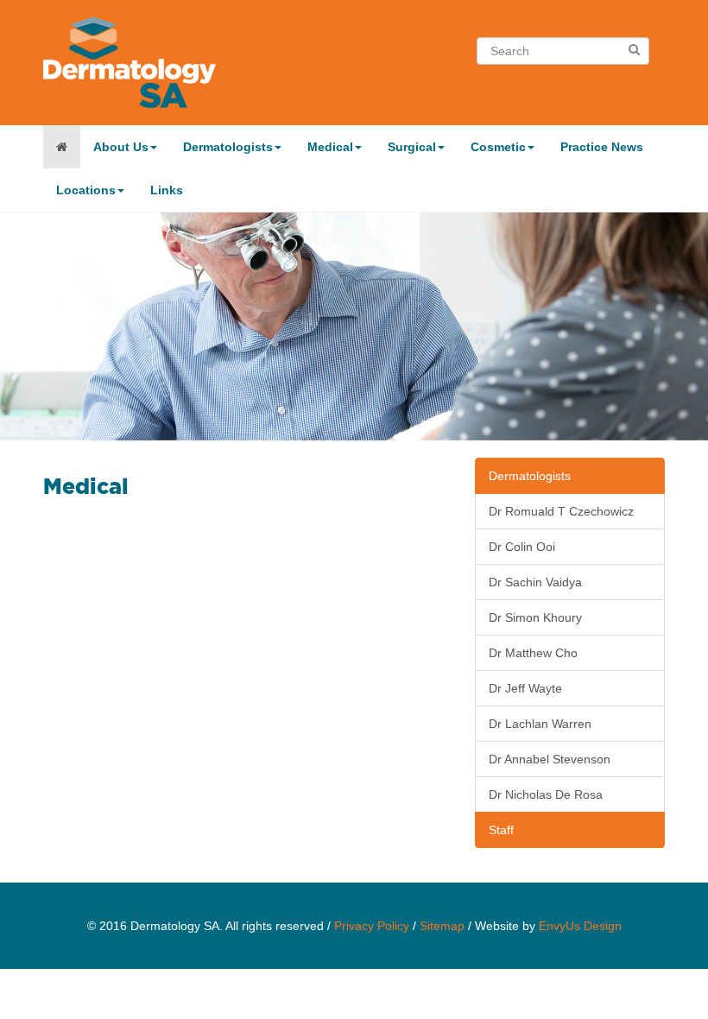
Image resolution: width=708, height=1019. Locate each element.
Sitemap (442, 926)
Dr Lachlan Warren (540, 724)
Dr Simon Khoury (535, 617)
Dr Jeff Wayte (525, 688)
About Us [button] (121, 147)
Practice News (601, 147)
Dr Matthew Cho (533, 653)
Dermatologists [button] (228, 147)
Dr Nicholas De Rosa (546, 794)
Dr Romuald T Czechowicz (561, 511)
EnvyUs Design (580, 926)
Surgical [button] (412, 147)
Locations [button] (86, 190)
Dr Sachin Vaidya (535, 582)
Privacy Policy (371, 926)
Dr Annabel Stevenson (549, 759)
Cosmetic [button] (498, 147)
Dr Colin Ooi (522, 547)
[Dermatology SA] (61, 146)
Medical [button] (330, 147)
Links (166, 190)
